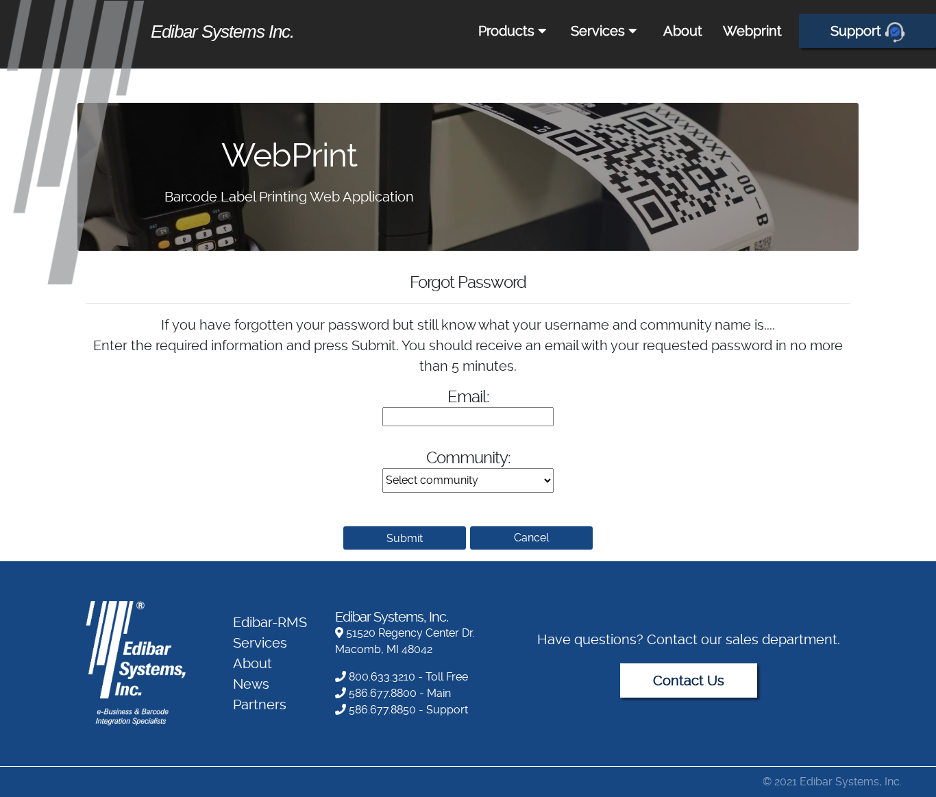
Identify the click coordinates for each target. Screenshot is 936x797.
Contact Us (688, 680)
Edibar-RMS (270, 622)
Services (599, 31)
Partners (259, 704)
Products (508, 31)
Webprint (752, 31)
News (251, 684)
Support (857, 31)
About (682, 31)
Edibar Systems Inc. (222, 31)
